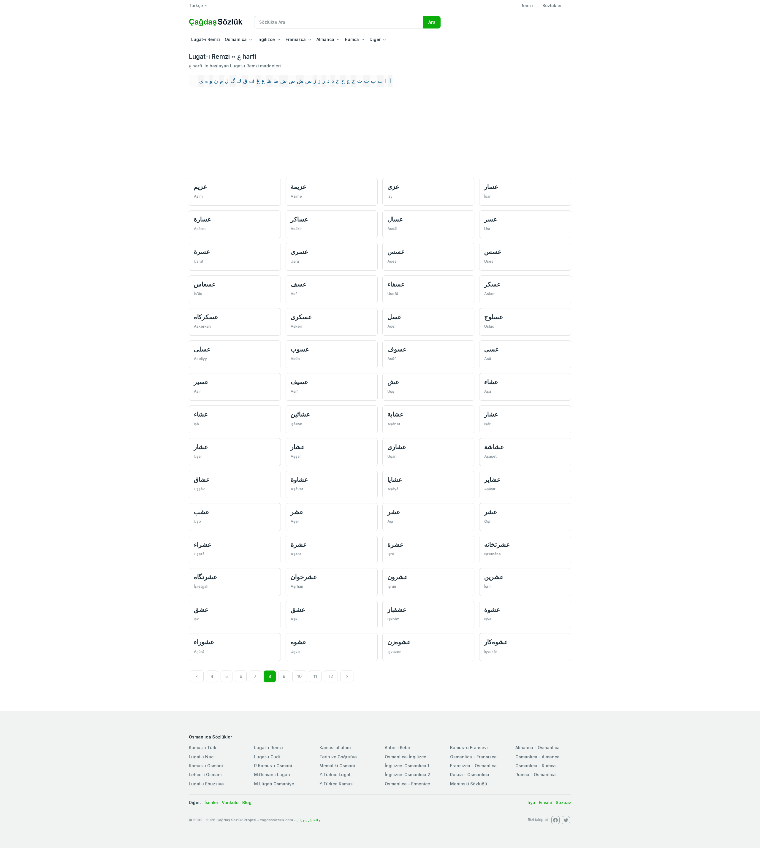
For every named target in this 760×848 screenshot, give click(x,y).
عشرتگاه (205, 577)
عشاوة (299, 479)
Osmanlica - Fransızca (473, 756)
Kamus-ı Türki (203, 747)
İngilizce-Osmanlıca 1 (407, 765)
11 (315, 676)
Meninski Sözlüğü (468, 783)
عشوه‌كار (496, 642)
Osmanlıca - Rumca (535, 765)
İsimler (211, 802)
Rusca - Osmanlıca (469, 774)
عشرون (397, 577)
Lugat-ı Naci (202, 756)
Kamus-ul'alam (335, 747)
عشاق (202, 479)
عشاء (491, 382)
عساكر (299, 219)
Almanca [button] (325, 39)
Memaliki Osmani (337, 765)
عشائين (300, 414)
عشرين (494, 577)
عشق (201, 609)
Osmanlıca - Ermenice (407, 783)
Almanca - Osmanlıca (537, 747)
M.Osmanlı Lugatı (272, 774)
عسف (299, 284)
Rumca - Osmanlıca (535, 774)
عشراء (203, 544)
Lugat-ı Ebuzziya (206, 783)
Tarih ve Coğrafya (338, 756)
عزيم (200, 186)
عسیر (201, 382)
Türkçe (196, 5)
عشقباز (397, 609)
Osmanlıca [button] (236, 39)
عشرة (299, 544)
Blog (246, 802)
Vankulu (230, 802)
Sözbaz (563, 802)
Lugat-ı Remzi (205, 39)
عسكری (301, 317)
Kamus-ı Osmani (206, 765)
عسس (396, 251)
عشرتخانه (497, 544)
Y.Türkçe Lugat (335, 774)
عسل (394, 317)
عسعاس (205, 284)
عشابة (395, 414)
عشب (202, 512)
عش (393, 382)
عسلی (202, 349)
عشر (297, 512)
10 (299, 676)
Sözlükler (552, 5)
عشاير (492, 479)
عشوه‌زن (399, 642)
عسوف (397, 349)
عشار (491, 414)
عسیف (299, 382)
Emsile (545, 802)
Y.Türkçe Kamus (336, 783)
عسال (395, 219)
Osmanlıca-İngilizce (405, 756)
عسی (491, 349)
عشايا (394, 479)
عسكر (492, 284)
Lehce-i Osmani (205, 774)
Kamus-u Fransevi (469, 747)
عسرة (202, 251)
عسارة (202, 219)
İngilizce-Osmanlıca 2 (407, 774)
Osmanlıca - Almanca (537, 756)
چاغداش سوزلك (308, 820)
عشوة (492, 609)
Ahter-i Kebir (397, 747)
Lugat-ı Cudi (267, 756)
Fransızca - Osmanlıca (473, 765)
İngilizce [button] (266, 39)
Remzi (526, 5)
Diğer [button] (375, 39)
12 (331, 676)
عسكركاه (206, 317)
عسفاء (396, 284)
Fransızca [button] (296, 39)
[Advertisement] (380, 134)
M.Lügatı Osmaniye (274, 783)
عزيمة (299, 186)
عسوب (300, 349)
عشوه (299, 642)
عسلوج (493, 317)
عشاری (396, 447)
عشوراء (204, 642)
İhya (530, 802)
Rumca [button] (352, 39)
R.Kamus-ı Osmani (273, 765)
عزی (393, 186)
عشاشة (494, 447)
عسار (491, 186)
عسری (299, 251)
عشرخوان (304, 577)
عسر (490, 219)
